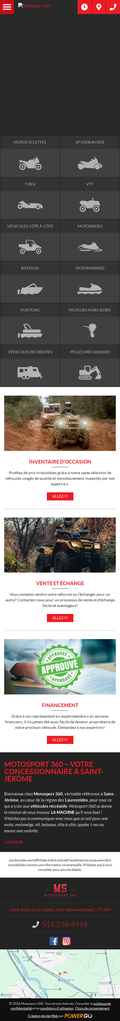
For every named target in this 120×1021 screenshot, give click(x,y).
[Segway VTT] (60, 102)
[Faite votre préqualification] (60, 96)
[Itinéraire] (99, 7)
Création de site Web (43, 1016)
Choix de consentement (92, 1008)
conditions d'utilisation (57, 1008)
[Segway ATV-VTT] (60, 72)
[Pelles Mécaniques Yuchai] (60, 78)
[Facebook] (54, 941)
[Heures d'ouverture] (85, 7)
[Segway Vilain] (60, 66)
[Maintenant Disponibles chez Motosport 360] (60, 90)
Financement (60, 705)
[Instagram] (66, 941)
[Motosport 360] (46, 7)
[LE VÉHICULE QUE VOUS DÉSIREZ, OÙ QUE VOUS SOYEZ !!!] (60, 108)
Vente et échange (60, 583)
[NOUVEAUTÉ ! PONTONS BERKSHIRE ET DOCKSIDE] (60, 38)
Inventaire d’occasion (60, 462)
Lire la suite (13, 841)
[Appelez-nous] (113, 7)
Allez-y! (60, 496)
